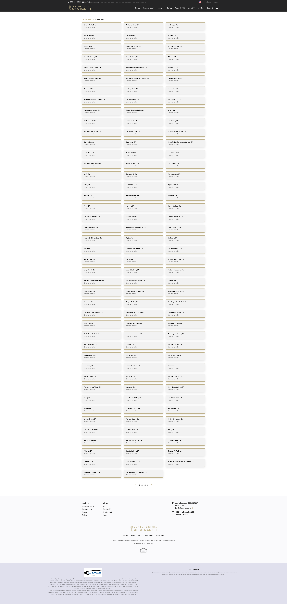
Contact (210, 8)
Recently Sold (180, 8)
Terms (132, 535)
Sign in (216, 2)
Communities (148, 8)
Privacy (125, 535)
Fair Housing (159, 535)
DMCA (139, 535)
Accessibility (148, 535)
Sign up (208, 2)
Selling (169, 8)
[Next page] (152, 485)
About (190, 8)
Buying (160, 8)
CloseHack (149, 544)
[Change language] (200, 2)
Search (137, 8)
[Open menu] (217, 8)
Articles (200, 8)
